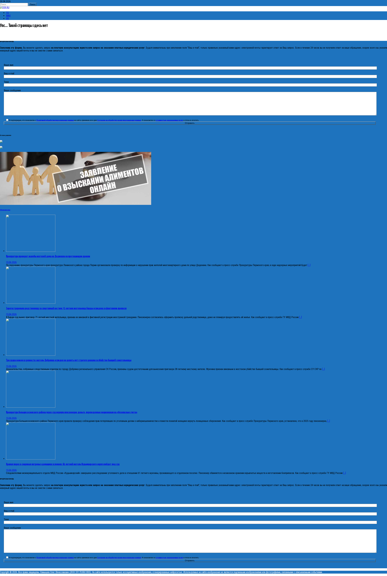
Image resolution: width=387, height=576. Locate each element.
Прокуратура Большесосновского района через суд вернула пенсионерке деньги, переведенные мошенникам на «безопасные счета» (71, 412)
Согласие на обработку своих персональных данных (119, 120)
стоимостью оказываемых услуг (169, 120)
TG (7, 12)
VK (7, 18)
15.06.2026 (11, 262)
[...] (309, 265)
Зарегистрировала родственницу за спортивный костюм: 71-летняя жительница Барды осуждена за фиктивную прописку (66, 308)
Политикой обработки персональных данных (55, 120)
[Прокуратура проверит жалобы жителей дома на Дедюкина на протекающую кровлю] (30, 250)
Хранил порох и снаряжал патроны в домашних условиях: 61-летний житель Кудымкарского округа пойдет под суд (63, 464)
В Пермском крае (5, 210)
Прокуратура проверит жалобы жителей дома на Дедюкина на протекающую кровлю (48, 256)
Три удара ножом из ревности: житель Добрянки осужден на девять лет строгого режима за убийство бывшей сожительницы (68, 360)
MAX (8, 15)
